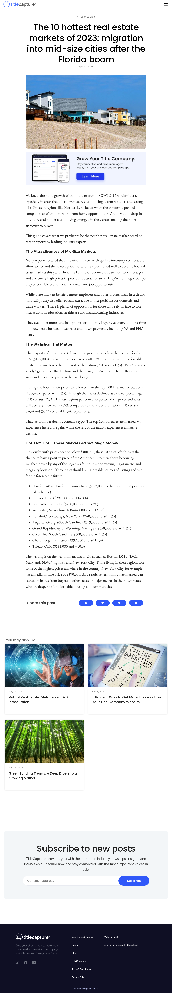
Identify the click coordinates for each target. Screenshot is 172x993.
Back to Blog (88, 16)
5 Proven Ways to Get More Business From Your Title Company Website (127, 699)
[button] (166, 5)
